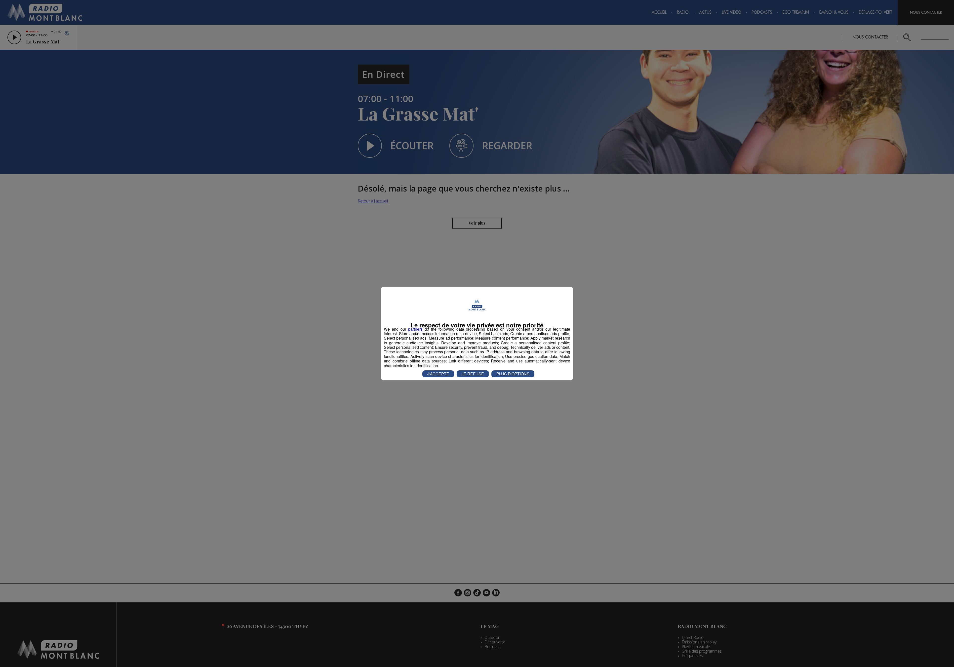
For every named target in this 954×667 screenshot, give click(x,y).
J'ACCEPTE (438, 374)
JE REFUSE (473, 374)
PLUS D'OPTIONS (512, 374)
